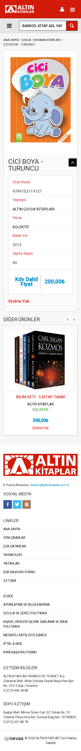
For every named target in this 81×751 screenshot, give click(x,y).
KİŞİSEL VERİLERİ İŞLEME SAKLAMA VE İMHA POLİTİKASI (35, 624)
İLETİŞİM (9, 580)
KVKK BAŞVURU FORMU (20, 652)
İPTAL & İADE (12, 643)
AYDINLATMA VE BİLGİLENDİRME (26, 604)
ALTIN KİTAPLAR (40, 404)
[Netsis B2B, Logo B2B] (13, 738)
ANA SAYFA (11, 40)
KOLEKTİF (21, 227)
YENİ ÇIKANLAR (14, 537)
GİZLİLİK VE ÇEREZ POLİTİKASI (25, 613)
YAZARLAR (11, 563)
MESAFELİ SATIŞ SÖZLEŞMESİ (25, 635)
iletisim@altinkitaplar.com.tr (50, 485)
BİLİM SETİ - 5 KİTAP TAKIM (40, 397)
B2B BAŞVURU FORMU (19, 572)
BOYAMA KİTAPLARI (47, 40)
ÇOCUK (26, 40)
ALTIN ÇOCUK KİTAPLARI (34, 209)
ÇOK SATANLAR (14, 546)
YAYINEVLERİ (12, 555)
